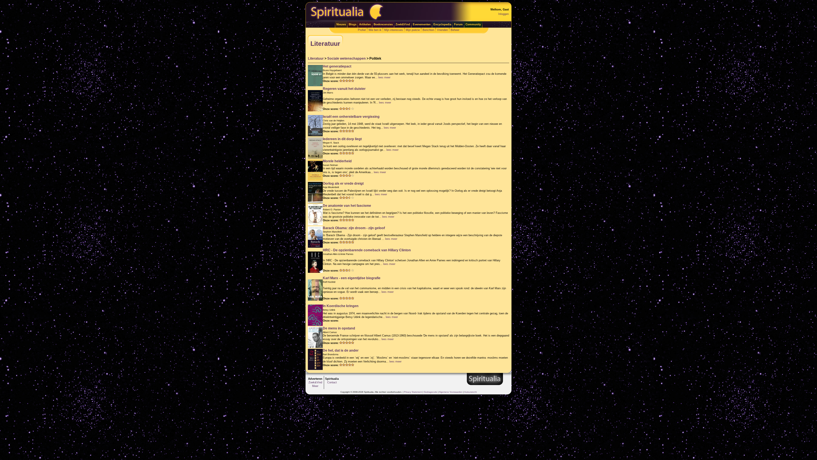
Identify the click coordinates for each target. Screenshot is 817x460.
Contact (332, 382)
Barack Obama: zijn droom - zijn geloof (354, 228)
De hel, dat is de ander (341, 350)
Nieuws (341, 24)
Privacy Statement (413, 392)
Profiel (362, 30)
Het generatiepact (337, 66)
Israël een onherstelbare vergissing (351, 116)
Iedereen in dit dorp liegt (342, 139)
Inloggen (503, 14)
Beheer (455, 30)
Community (473, 24)
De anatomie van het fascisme (347, 205)
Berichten (428, 30)
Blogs (352, 24)
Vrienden (442, 30)
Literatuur (316, 58)
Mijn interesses (393, 30)
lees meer (384, 77)
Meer (315, 386)
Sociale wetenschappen (346, 58)
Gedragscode (430, 392)
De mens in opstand (339, 328)
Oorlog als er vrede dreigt (343, 183)
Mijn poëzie (413, 30)
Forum (458, 24)
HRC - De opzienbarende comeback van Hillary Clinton (367, 250)
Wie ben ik (375, 30)
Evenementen (422, 24)
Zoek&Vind (403, 24)
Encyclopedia (442, 24)
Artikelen (365, 24)
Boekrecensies (383, 24)
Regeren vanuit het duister (344, 89)
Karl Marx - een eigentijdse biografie (351, 278)
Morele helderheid (337, 161)
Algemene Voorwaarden (451, 392)
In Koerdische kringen (341, 306)
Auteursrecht (470, 392)
